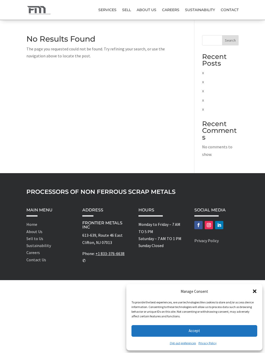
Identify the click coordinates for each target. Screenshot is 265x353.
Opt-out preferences (183, 343)
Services (107, 9)
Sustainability (200, 9)
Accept (194, 330)
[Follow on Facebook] (198, 225)
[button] (254, 291)
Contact (230, 9)
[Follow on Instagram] (209, 225)
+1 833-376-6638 (109, 253)
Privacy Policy (207, 343)
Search (230, 40)
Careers (170, 9)
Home (31, 224)
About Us (146, 9)
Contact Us (36, 259)
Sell (126, 9)
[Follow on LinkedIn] (219, 225)
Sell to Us (34, 238)
